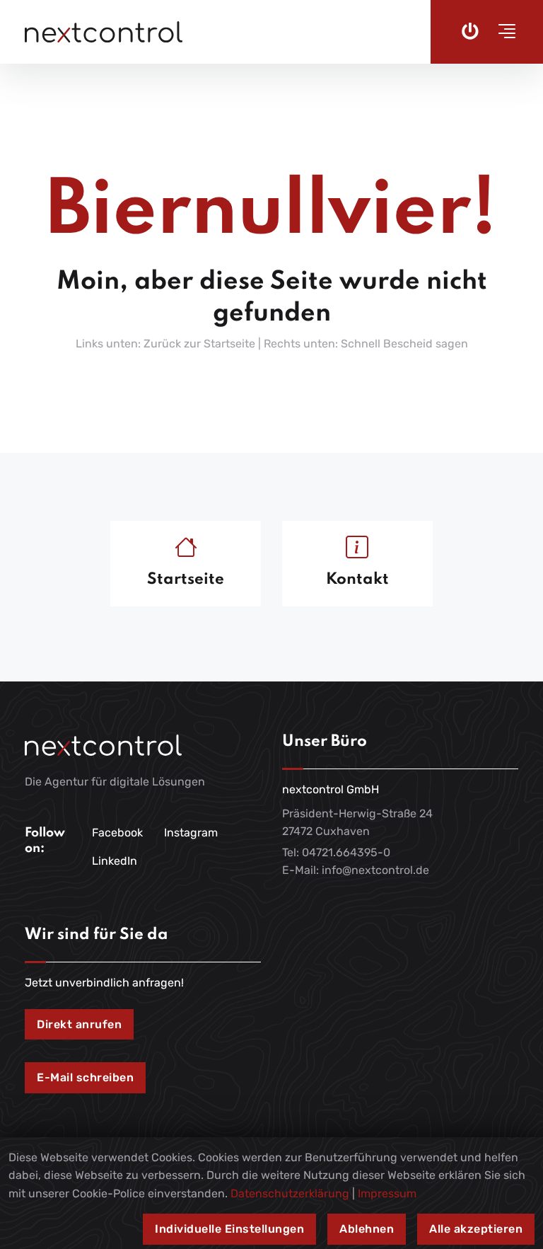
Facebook (117, 832)
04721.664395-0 (346, 852)
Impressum (387, 1193)
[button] (502, 32)
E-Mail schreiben (85, 1077)
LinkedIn (114, 861)
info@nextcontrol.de (375, 870)
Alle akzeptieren (475, 1229)
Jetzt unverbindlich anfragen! (104, 982)
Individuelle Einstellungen (229, 1229)
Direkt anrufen (79, 1024)
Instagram (191, 832)
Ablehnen (366, 1229)
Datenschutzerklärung (289, 1193)
